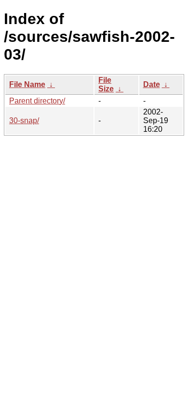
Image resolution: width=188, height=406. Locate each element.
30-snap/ (24, 120)
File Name (27, 84)
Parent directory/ (37, 101)
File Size (106, 84)
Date (151, 84)
